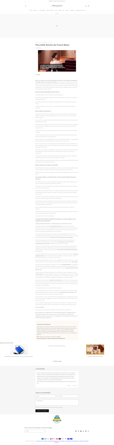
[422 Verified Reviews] (57, 424)
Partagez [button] (38, 74)
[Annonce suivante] (89, 1)
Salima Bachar (39, 48)
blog (51, 427)
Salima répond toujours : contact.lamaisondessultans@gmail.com (51, 338)
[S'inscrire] (44, 431)
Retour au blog (57, 361)
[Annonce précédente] (24, 1)
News (39, 42)
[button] (25, 6)
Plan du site (57, 442)
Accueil (36, 42)
